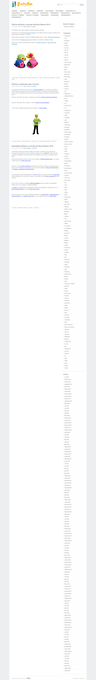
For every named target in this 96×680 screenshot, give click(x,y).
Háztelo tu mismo (68, 209)
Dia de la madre (67, 132)
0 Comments (33, 26)
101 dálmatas (67, 35)
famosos (66, 163)
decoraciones (67, 124)
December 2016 (67, 480)
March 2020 (67, 386)
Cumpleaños (67, 117)
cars (65, 91)
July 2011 (66, 632)
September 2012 (68, 598)
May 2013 (66, 579)
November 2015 (67, 507)
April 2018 (66, 442)
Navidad (66, 250)
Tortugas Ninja (67, 341)
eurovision (66, 158)
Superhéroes (67, 336)
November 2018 (67, 425)
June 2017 (66, 466)
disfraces (31, 207)
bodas (65, 79)
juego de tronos (67, 221)
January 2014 (67, 559)
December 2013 (67, 562)
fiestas (65, 170)
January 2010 (67, 670)
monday (66, 238)
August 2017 (67, 461)
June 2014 (66, 547)
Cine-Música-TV (67, 105)
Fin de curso (67, 177)
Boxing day (66, 81)
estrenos (66, 156)
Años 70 (66, 57)
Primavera (66, 295)
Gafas (65, 189)
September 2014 (68, 540)
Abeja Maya (67, 40)
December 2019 (67, 393)
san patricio (66, 317)
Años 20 (66, 50)
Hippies (66, 213)
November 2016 (67, 482)
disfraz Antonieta (16, 77)
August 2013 (67, 572)
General (66, 192)
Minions (66, 235)
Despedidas (67, 129)
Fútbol (65, 187)
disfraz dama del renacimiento (44, 141)
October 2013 (67, 567)
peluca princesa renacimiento (49, 77)
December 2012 (67, 591)
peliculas (66, 278)
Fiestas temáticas (68, 173)
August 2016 (67, 490)
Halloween (66, 201)
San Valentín (67, 319)
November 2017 (67, 454)
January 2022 (67, 381)
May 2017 (66, 468)
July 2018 (66, 434)
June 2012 (66, 605)
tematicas (66, 339)
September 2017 (68, 458)
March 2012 (67, 612)
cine (65, 103)
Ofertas (28, 26)
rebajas (66, 305)
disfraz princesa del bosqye (33, 77)
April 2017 (66, 470)
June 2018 (66, 437)
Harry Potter (67, 204)
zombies (66, 368)
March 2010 (67, 665)
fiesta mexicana (67, 168)
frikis (65, 182)
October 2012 (67, 596)
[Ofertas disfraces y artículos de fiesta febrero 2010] (31, 24)
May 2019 (66, 410)
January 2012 (67, 617)
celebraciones (67, 93)
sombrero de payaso (41, 42)
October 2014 (67, 538)
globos (65, 194)
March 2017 (67, 473)
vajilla (65, 358)
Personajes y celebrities (69, 283)
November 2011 (67, 622)
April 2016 (66, 495)
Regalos (66, 307)
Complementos (67, 110)
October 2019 (67, 398)
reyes (65, 312)
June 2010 (66, 658)
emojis (65, 151)
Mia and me (67, 233)
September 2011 (67, 627)
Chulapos (66, 100)
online (65, 269)
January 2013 (67, 588)
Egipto (65, 149)
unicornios (66, 351)
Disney (65, 146)
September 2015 (68, 511)
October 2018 (67, 427)
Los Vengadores (67, 228)
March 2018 (67, 444)
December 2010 (67, 646)
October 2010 (67, 649)
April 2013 (66, 581)
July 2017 (66, 463)
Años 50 (66, 52)
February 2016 (67, 499)
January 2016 (67, 502)
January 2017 (67, 478)
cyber (65, 120)
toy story (66, 343)
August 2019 (67, 403)
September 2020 (68, 384)
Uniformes (66, 353)
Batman (66, 67)
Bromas (66, 84)
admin (25, 26)
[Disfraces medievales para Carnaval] (25, 84)
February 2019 (67, 418)
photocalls (66, 286)
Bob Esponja (67, 76)
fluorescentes (67, 180)
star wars (66, 331)
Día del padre (67, 134)
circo (65, 108)
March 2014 (67, 555)
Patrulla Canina (67, 274)
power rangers (67, 293)
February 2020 (67, 389)
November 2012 (67, 593)
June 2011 (66, 634)
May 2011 (66, 637)
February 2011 (67, 644)
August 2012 (67, 600)
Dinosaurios (67, 136)
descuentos (66, 127)
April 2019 (66, 413)
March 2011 (66, 641)
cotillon (66, 115)
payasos (66, 276)
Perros (65, 281)
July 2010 (66, 656)
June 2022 (66, 377)
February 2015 (67, 528)
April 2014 (66, 552)
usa (65, 355)
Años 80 (66, 59)
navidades (66, 252)
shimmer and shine (68, 324)
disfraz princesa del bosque (54, 37)
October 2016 (67, 485)
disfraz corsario (23, 77)
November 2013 (67, 564)
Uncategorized (67, 348)
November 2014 (67, 535)
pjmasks (66, 290)
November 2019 (67, 396)
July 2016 (66, 492)
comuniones (67, 112)
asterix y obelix (67, 62)
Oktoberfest (67, 266)
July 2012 (66, 603)
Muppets (66, 242)
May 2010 (66, 661)
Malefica (66, 230)
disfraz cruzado (35, 141)
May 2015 (66, 521)
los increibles (67, 226)
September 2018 (68, 430)
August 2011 (67, 629)
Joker (65, 218)
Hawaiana (66, 206)
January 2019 (67, 420)
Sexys (65, 322)
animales (66, 45)
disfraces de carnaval (17, 141)
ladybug (66, 223)
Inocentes (66, 216)
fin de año (66, 175)
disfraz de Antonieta (31, 32)
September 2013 (68, 569)
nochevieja (66, 259)
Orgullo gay (66, 271)
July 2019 (66, 405)
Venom (65, 363)
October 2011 (67, 624)
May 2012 (66, 608)
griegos (66, 199)
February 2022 (67, 379)
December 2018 (67, 422)
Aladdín (66, 43)
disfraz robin (54, 141)
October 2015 (67, 509)
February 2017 (67, 475)
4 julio (65, 38)
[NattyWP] (81, 678)
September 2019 (68, 401)
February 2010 (67, 668)
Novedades (29, 148)
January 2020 (67, 391)
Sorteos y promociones (69, 327)
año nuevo (66, 47)
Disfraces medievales (26, 141)
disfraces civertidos (68, 141)
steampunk (66, 334)
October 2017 (67, 456)
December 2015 (67, 504)
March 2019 (67, 415)
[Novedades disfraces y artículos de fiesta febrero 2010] (32, 146)
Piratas (66, 288)
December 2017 (67, 451)
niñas (65, 254)
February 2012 (67, 615)
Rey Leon (66, 310)
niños (65, 257)
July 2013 (66, 574)
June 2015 (66, 519)
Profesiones (67, 300)
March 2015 (67, 526)
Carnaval (28, 86)
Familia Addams (67, 161)
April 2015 (66, 523)
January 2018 (67, 449)
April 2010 (66, 663)
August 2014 (67, 543)
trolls (65, 346)
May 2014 (66, 550)
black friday (66, 74)
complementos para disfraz (23, 207)
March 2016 (67, 497)
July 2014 (66, 545)
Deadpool (66, 122)
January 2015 (67, 531)
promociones (67, 303)
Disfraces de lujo (68, 144)
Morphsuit (66, 240)
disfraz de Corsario (26, 39)
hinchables (66, 211)
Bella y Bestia (67, 71)
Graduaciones (67, 197)
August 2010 (67, 653)
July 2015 (66, 516)
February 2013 (67, 586)
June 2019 (66, 408)
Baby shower (67, 64)
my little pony (67, 247)
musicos (66, 245)
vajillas (65, 360)
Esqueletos (66, 153)
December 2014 (67, 533)
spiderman (66, 329)
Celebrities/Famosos (68, 96)
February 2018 (67, 446)
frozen (65, 185)
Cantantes (66, 86)
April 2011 (66, 639)
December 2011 (67, 620)
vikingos (66, 365)
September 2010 (68, 651)
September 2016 (68, 487)
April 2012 (66, 610)
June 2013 (66, 576)
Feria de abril (67, 165)
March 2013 (67, 584)
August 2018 (67, 432)
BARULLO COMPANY (69, 26)
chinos (65, 98)
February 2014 (67, 557)
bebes (65, 69)
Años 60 (66, 55)
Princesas (66, 298)
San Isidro (66, 315)
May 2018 (66, 439)
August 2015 (67, 514)
